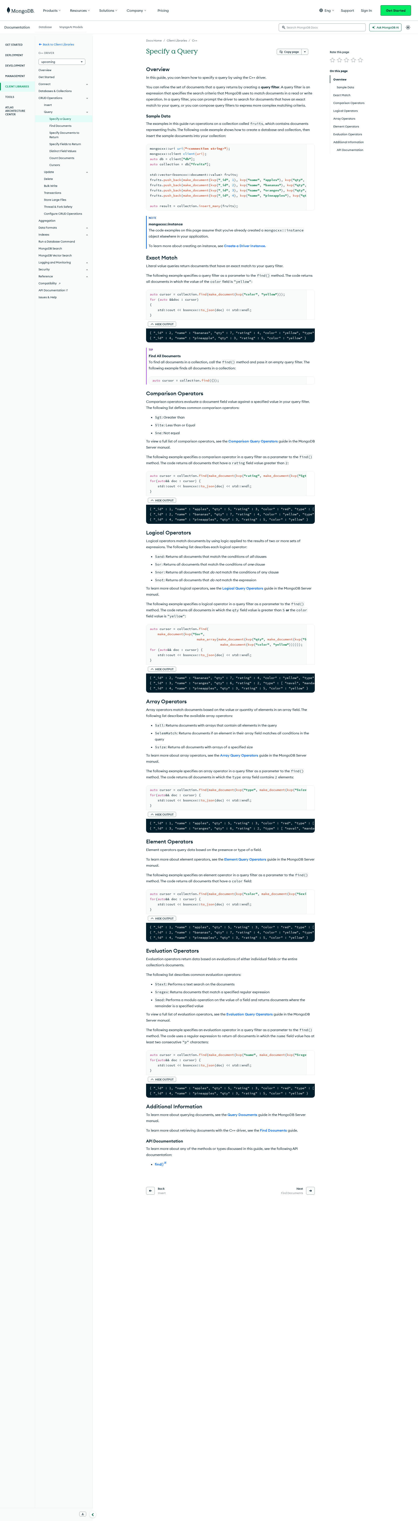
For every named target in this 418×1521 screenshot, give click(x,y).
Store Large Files (55, 199)
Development (15, 65)
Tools (9, 97)
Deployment (14, 55)
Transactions (52, 192)
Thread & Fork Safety (58, 206)
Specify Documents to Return (64, 135)
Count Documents (61, 158)
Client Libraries (177, 40)
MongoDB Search (50, 248)
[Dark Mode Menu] (408, 27)
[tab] (45, 26)
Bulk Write (50, 186)
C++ (194, 40)
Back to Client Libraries (58, 44)
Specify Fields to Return (65, 144)
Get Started (396, 10)
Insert (48, 105)
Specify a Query (60, 119)
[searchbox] (322, 27)
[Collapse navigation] (92, 1514)
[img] (332, 60)
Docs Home (154, 40)
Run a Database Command (57, 241)
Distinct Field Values (62, 151)
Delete (48, 179)
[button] (326, 10)
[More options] (304, 52)
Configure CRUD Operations (63, 213)
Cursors (54, 165)
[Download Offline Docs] (82, 1514)
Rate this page (339, 52)
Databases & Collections (55, 91)
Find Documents (273, 1130)
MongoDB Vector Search (55, 255)
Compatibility (48, 283)
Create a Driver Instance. (245, 246)
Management (15, 76)
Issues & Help (48, 297)
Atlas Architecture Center (15, 111)
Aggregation (47, 220)
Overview (45, 70)
